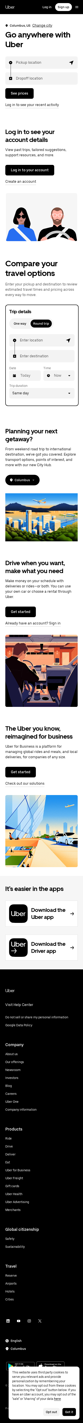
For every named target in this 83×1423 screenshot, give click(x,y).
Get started (20, 612)
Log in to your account (30, 170)
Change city (42, 25)
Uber (10, 7)
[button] (71, 62)
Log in (47, 7)
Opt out (51, 1412)
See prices (19, 93)
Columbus (22, 480)
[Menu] (77, 7)
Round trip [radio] (41, 323)
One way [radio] (20, 323)
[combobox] (29, 393)
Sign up (63, 7)
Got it (69, 1412)
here (57, 1399)
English (16, 1341)
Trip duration (18, 385)
